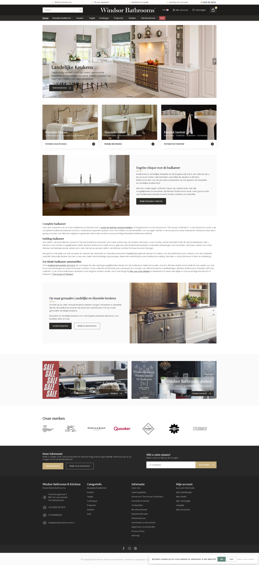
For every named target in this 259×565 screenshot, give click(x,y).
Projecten (118, 18)
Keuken (79, 18)
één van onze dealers (140, 271)
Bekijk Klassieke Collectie (151, 201)
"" (63, 274)
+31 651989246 (55, 515)
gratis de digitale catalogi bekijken (117, 227)
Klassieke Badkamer (61, 18)
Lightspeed (140, 559)
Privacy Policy (138, 531)
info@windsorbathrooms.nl (61, 522)
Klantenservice (148, 18)
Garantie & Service (140, 501)
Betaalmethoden (140, 514)
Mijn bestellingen (184, 492)
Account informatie (185, 488)
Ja (221, 559)
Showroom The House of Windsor (147, 496)
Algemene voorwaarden (143, 527)
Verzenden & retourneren (144, 522)
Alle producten (183, 509)
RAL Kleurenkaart (139, 509)
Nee (231, 559)
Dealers (132, 18)
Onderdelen (137, 505)
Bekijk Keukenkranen (87, 326)
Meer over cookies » (246, 559)
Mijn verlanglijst (183, 501)
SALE (162, 18)
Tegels (92, 18)
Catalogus (104, 18)
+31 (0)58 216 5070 (56, 507)
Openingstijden (139, 492)
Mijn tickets (181, 496)
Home (45, 18)
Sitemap (136, 535)
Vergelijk (180, 505)
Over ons (136, 488)
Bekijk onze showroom (79, 466)
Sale (89, 514)
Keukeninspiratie (60, 326)
